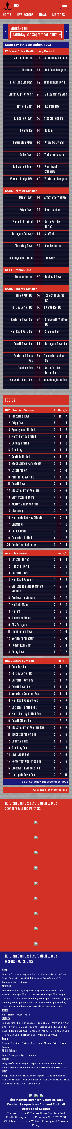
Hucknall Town (53, 276)
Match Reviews (33, 978)
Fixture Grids (34, 1006)
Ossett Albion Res (22, 720)
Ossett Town (19, 483)
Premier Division (40, 974)
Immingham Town (54, 82)
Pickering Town (23, 246)
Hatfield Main (24, 106)
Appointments (28, 1055)
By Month (42, 990)
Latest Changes (10, 1055)
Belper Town (25, 197)
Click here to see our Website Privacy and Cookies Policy (36, 1123)
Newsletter (48, 1067)
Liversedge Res (52, 307)
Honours (35, 1067)
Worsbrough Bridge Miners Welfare (27, 588)
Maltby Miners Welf (55, 94)
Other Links (34, 1083)
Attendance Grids (52, 1006)
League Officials (10, 1063)
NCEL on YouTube (52, 1079)
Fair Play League (26, 1022)
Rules (57, 1063)
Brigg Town (26, 209)
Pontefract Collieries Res (26, 761)
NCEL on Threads (11, 1079)
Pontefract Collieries (50, 169)
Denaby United (52, 246)
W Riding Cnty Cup (48, 1034)
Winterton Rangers (55, 179)
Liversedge (26, 130)
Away (19, 1014)
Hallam (48, 130)
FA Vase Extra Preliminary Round (29, 51)
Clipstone (27, 70)
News (43, 14)
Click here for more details (50, 790)
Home (7, 14)
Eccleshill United (22, 221)
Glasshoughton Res (55, 380)
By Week (30, 990)
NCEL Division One (18, 270)
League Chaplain (29, 1063)
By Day (20, 990)
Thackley (49, 258)
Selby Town (26, 154)
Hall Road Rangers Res (25, 700)
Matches (58, 14)
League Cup (45, 1026)
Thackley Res (25, 368)
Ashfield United (23, 58)
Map (39, 1043)
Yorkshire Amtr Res (21, 380)
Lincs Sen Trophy (59, 998)
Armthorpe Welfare (55, 197)
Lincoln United (23, 276)
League (25, 974)
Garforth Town (20, 573)
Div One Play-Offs (46, 994)
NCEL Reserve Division (21, 288)
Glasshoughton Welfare (25, 490)
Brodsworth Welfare (23, 598)
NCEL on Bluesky (32, 1079)
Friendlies (19, 1006)
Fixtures (15, 974)
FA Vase (23, 998)
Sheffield (49, 234)
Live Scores (25, 14)
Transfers (48, 978)
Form (27, 1014)
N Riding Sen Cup (11, 1002)
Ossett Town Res (23, 344)
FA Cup (12, 998)
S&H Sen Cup (47, 1002)
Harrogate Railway (21, 234)
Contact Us (46, 1063)
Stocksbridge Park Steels (26, 463)
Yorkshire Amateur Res (25, 694)
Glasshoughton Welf (21, 94)
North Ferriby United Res (52, 370)
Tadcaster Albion (22, 166)
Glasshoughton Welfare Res (28, 727)
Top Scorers (8, 1022)
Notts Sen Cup (30, 1002)
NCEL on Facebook (56, 1075)
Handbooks (8, 1067)
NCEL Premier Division (21, 190)
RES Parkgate (52, 106)
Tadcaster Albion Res (54, 358)
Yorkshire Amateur (55, 154)
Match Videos (20, 982)
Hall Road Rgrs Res (21, 331)
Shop (5, 1075)
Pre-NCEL (61, 1067)
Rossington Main (22, 142)
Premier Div (55, 990)
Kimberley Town (23, 118)
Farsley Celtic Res (22, 307)
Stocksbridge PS (53, 118)
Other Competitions (12, 978)
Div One (31, 994)
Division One (58, 974)
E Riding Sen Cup (38, 998)
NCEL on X (15, 1075)
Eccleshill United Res (54, 298)
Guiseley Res (51, 331)
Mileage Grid (50, 1043)
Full (4, 1014)
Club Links (19, 1083)
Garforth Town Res (21, 319)
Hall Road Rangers (55, 70)
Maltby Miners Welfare (25, 504)
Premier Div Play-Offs (13, 994)
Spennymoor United (21, 258)
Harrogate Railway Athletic (27, 517)
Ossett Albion (52, 209)
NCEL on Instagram (33, 1075)
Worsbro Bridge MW (21, 179)
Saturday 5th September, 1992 (28, 44)
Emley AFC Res (24, 295)
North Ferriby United (52, 224)
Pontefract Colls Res (23, 358)
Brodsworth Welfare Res (56, 322)
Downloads (22, 1067)
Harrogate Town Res (55, 344)
